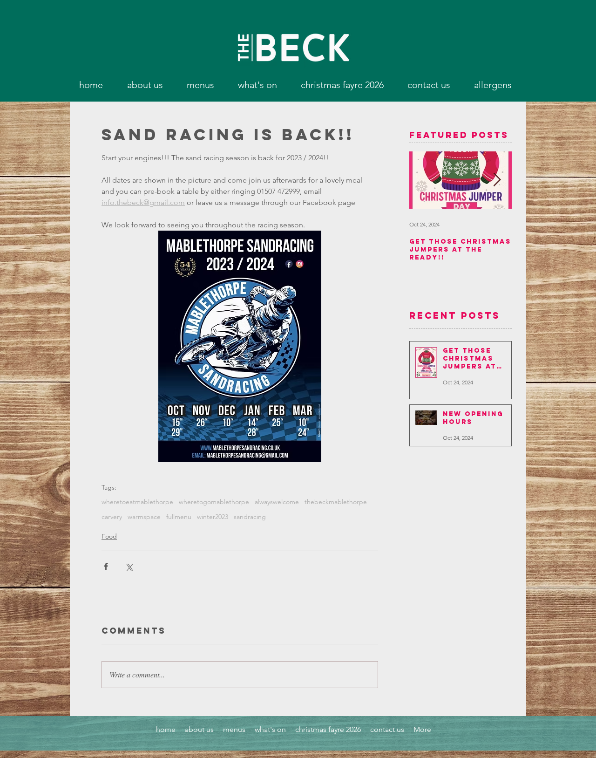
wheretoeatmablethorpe (137, 502)
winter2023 (212, 517)
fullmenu (178, 517)
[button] (200, 85)
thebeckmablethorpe (336, 502)
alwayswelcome (277, 502)
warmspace (144, 517)
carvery (112, 517)
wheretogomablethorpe (214, 502)
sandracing (250, 517)
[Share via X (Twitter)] (128, 566)
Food (109, 536)
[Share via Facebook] (106, 566)
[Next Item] (497, 180)
